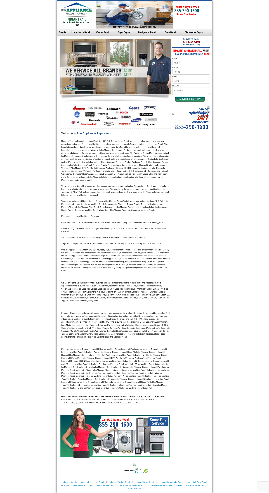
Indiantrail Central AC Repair (159, 485)
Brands (62, 32)
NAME (174, 58)
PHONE (175, 67)
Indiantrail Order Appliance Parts (190, 485)
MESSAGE (176, 85)
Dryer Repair (124, 32)
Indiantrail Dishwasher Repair (73, 485)
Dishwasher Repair (194, 32)
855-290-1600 (186, 10)
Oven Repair (171, 32)
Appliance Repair (82, 32)
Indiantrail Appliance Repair (92, 482)
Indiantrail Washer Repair (119, 482)
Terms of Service (134, 488)
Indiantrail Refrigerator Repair (171, 482)
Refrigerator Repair (147, 32)
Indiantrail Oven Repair (198, 482)
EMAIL (174, 76)
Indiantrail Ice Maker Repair (131, 485)
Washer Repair (103, 32)
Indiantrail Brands (69, 482)
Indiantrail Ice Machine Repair (103, 485)
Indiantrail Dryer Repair (144, 482)
